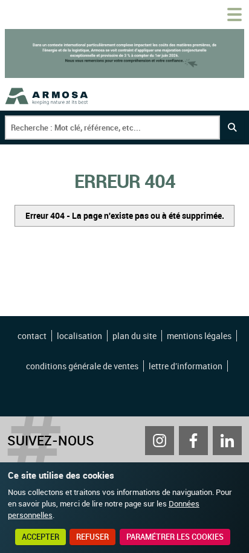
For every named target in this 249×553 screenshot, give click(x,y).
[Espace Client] (205, 14)
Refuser (92, 536)
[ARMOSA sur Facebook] (193, 440)
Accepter (40, 536)
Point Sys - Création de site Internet (125, 398)
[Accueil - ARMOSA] (47, 96)
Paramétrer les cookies (175, 536)
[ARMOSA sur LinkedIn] (227, 440)
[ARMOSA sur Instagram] (159, 440)
